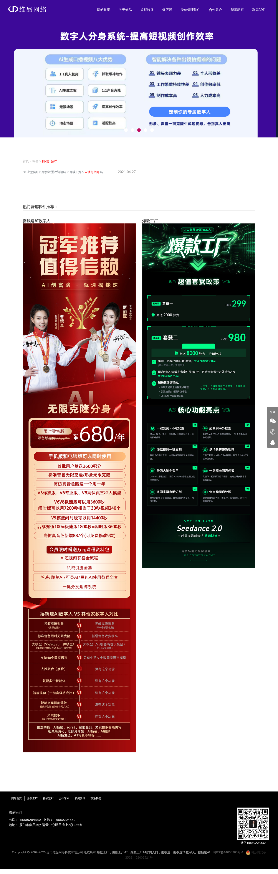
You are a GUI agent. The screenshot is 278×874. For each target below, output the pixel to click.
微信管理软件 (190, 10)
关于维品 (125, 10)
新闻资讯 (80, 798)
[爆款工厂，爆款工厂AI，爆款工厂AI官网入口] (198, 395)
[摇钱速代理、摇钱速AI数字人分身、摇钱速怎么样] (79, 488)
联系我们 (258, 10)
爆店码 (167, 10)
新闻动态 (237, 10)
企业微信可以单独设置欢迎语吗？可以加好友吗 (63, 172)
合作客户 (215, 10)
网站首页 (103, 10)
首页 (26, 161)
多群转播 (147, 10)
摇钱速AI (48, 798)
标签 (35, 161)
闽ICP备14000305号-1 (228, 852)
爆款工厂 (32, 798)
